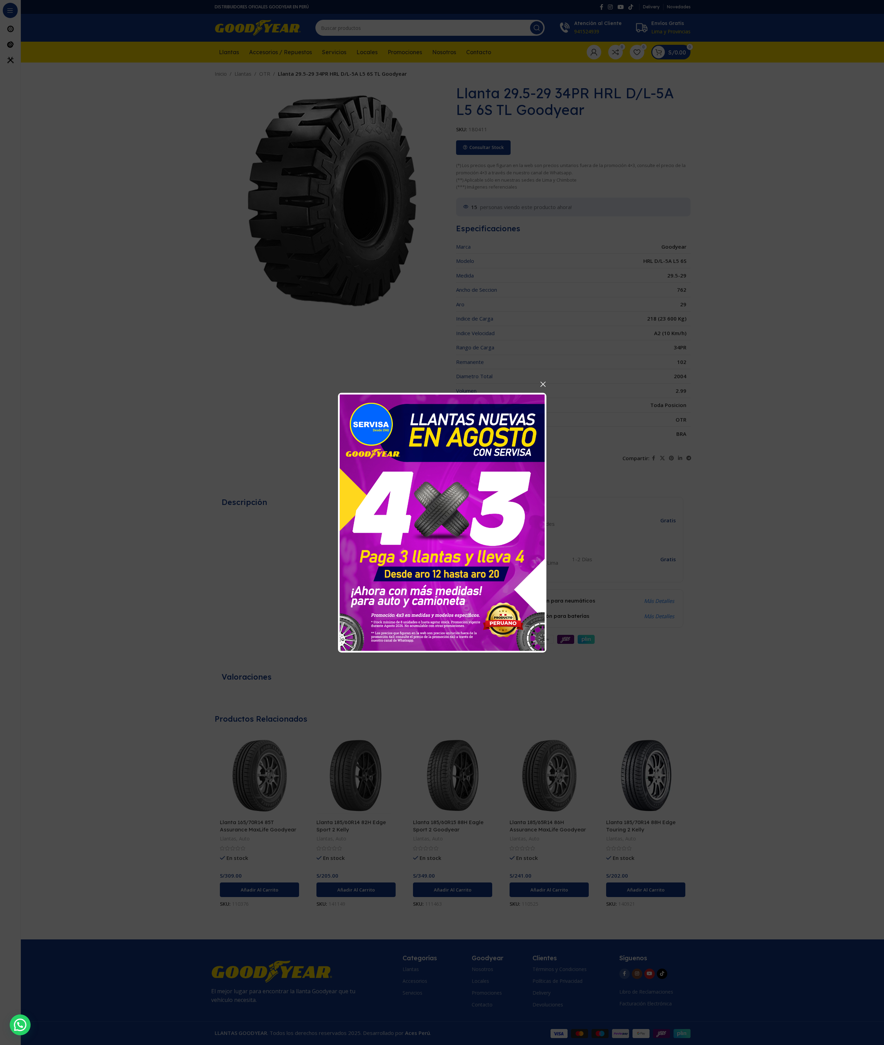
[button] (20, 1024)
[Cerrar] (543, 384)
